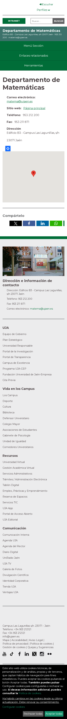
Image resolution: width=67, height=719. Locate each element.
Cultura (7, 406)
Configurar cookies (13, 706)
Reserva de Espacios (15, 496)
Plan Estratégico (12, 339)
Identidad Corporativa (15, 580)
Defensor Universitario (16, 418)
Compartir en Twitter (15, 223)
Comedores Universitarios (18, 447)
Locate (7, 148)
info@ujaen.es (11, 636)
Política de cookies (41, 643)
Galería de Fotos (12, 569)
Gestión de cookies (14, 647)
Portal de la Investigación (18, 351)
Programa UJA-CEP (14, 368)
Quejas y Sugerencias (40, 647)
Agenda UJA (10, 540)
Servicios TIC (10, 502)
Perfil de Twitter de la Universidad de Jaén (34, 654)
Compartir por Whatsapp (56, 223)
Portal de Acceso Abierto (17, 513)
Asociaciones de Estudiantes (20, 429)
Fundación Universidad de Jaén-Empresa (27, 374)
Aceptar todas (54, 713)
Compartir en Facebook (29, 223)
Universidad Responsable (18, 345)
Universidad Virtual (14, 462)
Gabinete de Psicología (16, 435)
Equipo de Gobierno (14, 334)
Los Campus (10, 395)
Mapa (6, 640)
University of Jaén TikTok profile (12, 654)
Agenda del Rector (14, 546)
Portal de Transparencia (17, 357)
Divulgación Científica (16, 575)
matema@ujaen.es (17, 37)
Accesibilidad (19, 640)
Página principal (34, 108)
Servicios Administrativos (17, 473)
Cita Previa (9, 380)
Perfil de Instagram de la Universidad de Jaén (42, 654)
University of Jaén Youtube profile (4, 654)
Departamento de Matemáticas (31, 31)
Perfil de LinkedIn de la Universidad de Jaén (27, 654)
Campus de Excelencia (16, 362)
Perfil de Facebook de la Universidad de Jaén (19, 654)
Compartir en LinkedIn (42, 223)
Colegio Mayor (11, 424)
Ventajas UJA (10, 592)
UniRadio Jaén (11, 557)
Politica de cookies (30, 693)
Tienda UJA (9, 586)
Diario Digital (10, 552)
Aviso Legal (36, 640)
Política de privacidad (15, 643)
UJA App (8, 508)
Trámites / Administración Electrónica (25, 479)
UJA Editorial (10, 519)
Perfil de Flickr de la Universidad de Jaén (49, 654)
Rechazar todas (33, 713)
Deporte (8, 401)
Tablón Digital (11, 485)
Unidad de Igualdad (14, 441)
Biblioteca (8, 412)
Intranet (14, 21)
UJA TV (7, 563)
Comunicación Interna (16, 534)
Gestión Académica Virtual (18, 467)
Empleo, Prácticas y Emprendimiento (25, 490)
